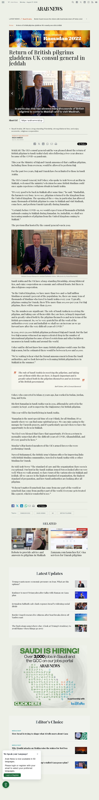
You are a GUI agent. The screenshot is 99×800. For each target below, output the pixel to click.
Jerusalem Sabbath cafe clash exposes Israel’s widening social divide (41, 604)
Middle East (16, 731)
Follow (83, 144)
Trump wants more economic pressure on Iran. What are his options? (40, 582)
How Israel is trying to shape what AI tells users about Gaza (40, 733)
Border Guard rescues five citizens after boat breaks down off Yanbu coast (58, 19)
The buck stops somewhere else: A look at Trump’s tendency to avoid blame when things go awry (41, 627)
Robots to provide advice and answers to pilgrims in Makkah (28, 554)
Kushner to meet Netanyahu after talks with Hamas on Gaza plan (40, 593)
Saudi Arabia (27, 19)
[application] (49, 93)
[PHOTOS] (29, 538)
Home (11, 25)
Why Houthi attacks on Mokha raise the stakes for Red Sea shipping (39, 749)
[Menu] (3, 2)
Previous (12, 93)
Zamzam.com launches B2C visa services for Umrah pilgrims (68, 554)
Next (87, 93)
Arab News (14, 2)
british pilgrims (65, 513)
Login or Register (12, 775)
